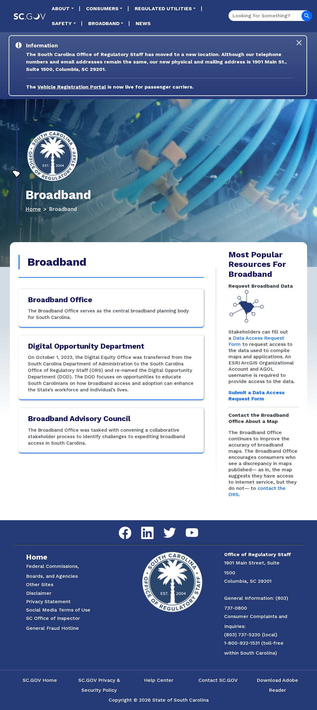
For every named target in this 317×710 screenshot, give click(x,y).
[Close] (299, 42)
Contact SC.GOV (218, 680)
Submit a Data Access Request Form (256, 396)
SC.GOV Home (40, 680)
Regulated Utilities (163, 8)
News (143, 23)
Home (33, 209)
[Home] (52, 156)
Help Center (158, 680)
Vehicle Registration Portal (71, 87)
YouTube (187, 528)
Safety (62, 23)
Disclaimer (38, 593)
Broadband (103, 23)
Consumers (102, 8)
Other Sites (39, 584)
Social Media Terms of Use (58, 610)
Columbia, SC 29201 (247, 581)
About (61, 8)
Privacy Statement (48, 601)
